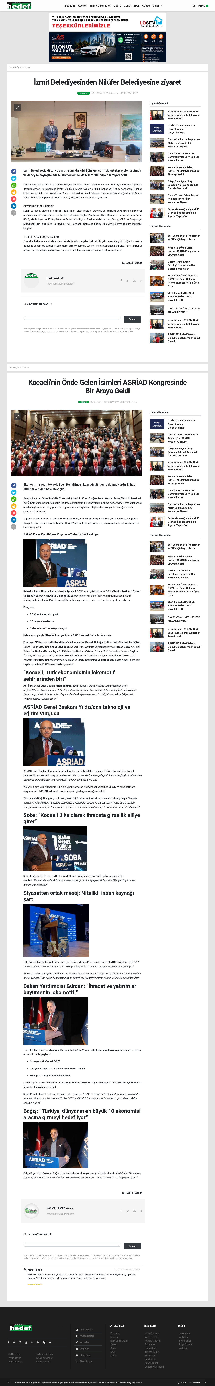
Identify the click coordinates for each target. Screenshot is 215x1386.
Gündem (26, 67)
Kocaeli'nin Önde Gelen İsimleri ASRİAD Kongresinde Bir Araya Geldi (183, 171)
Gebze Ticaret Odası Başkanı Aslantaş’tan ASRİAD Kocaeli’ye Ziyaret (183, 199)
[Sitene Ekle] (51, 1342)
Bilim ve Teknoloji (100, 5)
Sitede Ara (184, 1333)
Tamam (196, 1382)
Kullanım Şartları (44, 1354)
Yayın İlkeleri (14, 1358)
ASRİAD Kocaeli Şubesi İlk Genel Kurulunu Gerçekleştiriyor (182, 129)
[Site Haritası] (45, 1342)
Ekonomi (70, 5)
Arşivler (84, 1348)
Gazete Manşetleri (154, 1366)
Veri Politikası (15, 1361)
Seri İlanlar (150, 1359)
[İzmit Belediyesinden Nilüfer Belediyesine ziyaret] (76, 131)
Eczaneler (150, 1344)
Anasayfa (14, 67)
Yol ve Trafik (151, 1337)
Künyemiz (85, 1355)
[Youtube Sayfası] (27, 1342)
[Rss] (39, 1342)
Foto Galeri (86, 1329)
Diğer (156, 5)
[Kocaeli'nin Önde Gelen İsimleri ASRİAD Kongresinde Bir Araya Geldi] (76, 442)
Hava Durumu (152, 1333)
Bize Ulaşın (85, 1361)
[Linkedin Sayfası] (33, 1342)
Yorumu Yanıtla (35, 1284)
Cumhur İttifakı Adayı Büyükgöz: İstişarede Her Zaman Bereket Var (181, 265)
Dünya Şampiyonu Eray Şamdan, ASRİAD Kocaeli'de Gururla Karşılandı (183, 185)
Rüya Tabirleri (186, 1344)
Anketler (183, 1337)
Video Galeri (87, 1336)
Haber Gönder (43, 1361)
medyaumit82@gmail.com (60, 283)
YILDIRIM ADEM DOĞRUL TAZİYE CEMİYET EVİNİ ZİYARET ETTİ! (181, 297)
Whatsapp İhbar (44, 1358)
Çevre (117, 5)
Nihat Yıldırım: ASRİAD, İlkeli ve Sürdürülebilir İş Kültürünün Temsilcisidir (184, 115)
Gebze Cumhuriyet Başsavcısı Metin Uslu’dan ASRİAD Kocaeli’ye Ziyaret (184, 143)
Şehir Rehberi (152, 1363)
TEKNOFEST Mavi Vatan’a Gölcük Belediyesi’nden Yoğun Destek (184, 338)
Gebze (146, 5)
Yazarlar (84, 1342)
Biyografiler (185, 1340)
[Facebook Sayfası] (10, 1342)
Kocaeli (82, 5)
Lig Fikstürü (150, 1348)
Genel (127, 5)
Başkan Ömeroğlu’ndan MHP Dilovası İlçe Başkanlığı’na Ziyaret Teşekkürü (183, 213)
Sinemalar (150, 1355)
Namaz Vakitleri (153, 1340)
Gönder (132, 319)
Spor (136, 5)
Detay (182, 1382)
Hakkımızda (14, 1354)
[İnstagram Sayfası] (21, 1342)
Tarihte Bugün (152, 1352)
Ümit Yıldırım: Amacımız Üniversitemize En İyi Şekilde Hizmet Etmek (183, 157)
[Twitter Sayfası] (15, 1342)
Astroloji (183, 1348)
